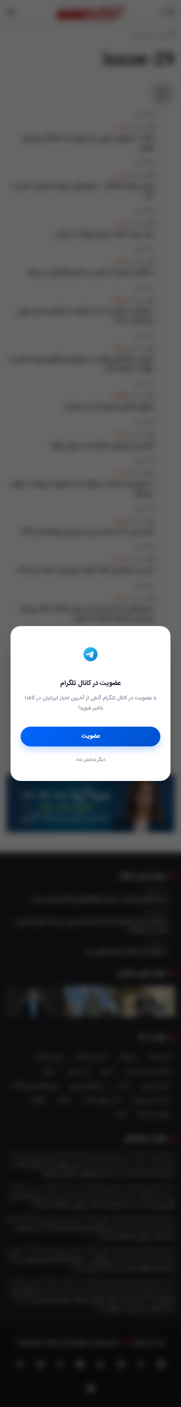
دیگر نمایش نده (90, 760)
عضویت (91, 736)
